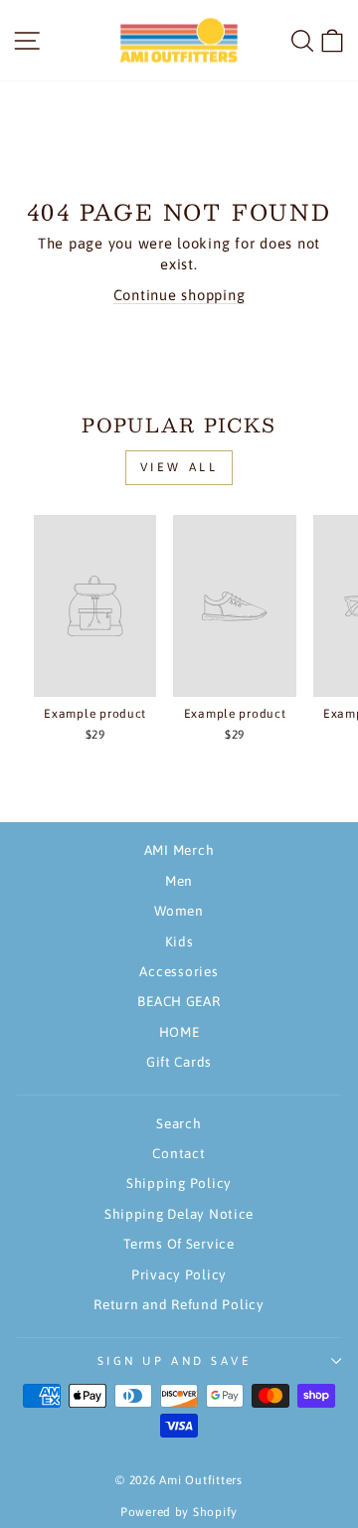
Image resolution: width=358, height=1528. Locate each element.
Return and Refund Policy (179, 1304)
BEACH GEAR (178, 1001)
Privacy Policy (179, 1274)
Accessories (178, 971)
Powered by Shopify (179, 1512)
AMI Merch (179, 850)
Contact (178, 1153)
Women (179, 911)
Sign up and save (174, 1360)
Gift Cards (179, 1062)
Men (179, 881)
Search (178, 1123)
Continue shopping (179, 294)
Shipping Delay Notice (179, 1214)
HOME (179, 1032)
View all (179, 467)
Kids (179, 941)
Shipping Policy (179, 1183)
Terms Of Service (179, 1244)
